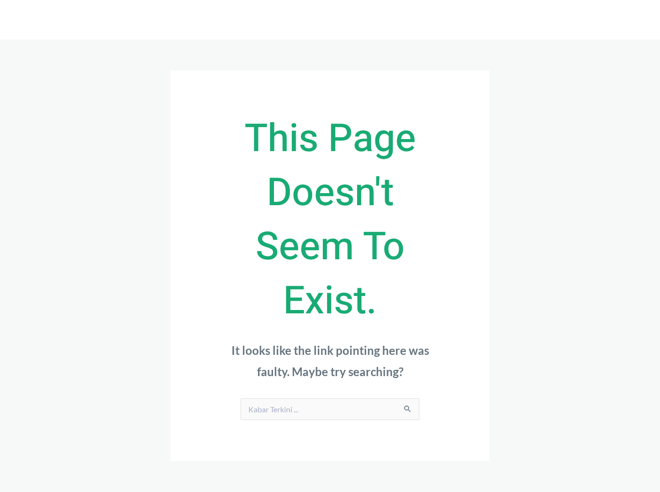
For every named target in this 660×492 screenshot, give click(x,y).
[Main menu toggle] (477, 20)
